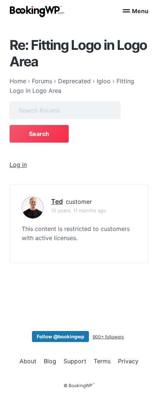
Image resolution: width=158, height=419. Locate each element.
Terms (102, 361)
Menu (140, 11)
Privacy (128, 361)
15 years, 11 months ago (78, 210)
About (27, 361)
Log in (18, 164)
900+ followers (108, 336)
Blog (50, 361)
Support (75, 361)
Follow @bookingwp (60, 336)
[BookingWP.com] (37, 11)
